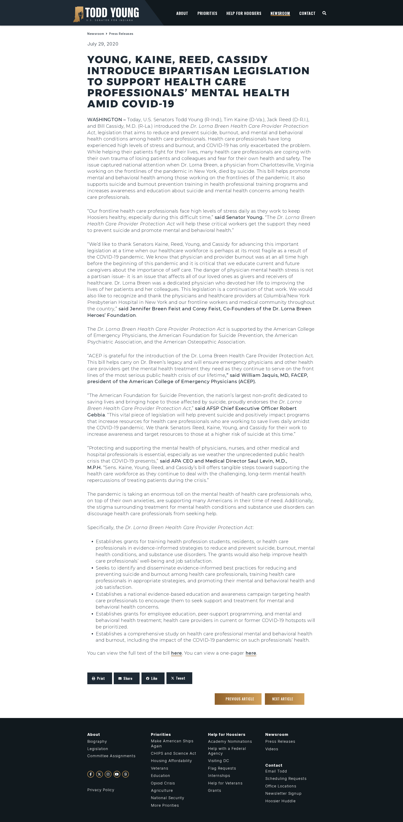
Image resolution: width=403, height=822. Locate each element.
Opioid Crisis (163, 783)
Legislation (97, 749)
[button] (99, 678)
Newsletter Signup (283, 793)
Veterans (159, 768)
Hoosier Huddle (280, 801)
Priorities (161, 734)
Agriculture (162, 790)
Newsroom (95, 33)
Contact (274, 765)
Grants (214, 790)
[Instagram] (108, 774)
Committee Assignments (111, 756)
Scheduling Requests (286, 778)
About (93, 734)
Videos (271, 749)
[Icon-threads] (125, 774)
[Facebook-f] (90, 774)
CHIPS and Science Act (173, 753)
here (176, 653)
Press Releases (121, 33)
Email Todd (276, 771)
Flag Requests (222, 768)
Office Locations (280, 786)
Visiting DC (218, 760)
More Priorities (165, 805)
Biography (97, 741)
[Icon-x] (99, 774)
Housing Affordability (171, 760)
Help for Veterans (225, 783)
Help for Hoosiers (227, 734)
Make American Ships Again (172, 743)
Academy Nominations (230, 741)
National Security (167, 798)
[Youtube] (117, 774)
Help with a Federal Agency (227, 751)
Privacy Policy (100, 790)
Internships (219, 775)
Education (160, 775)
